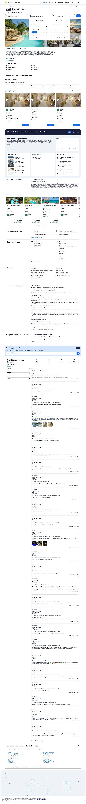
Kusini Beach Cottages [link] (47, 760)
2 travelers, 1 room (59, 16)
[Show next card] (80, 210)
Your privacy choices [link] (47, 791)
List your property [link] (8, 783)
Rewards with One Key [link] (29, 793)
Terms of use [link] (46, 783)
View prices (25, 125)
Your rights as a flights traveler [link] (69, 791)
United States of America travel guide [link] (31, 779)
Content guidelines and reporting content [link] (51, 793)
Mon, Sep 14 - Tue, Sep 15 (37, 16)
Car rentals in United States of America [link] (31, 789)
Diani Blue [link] (9, 759)
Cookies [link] (45, 781)
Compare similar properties (43, 225)
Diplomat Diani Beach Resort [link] (13, 755)
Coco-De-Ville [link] (45, 754)
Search (78, 15)
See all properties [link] (11, 6)
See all (7, 71)
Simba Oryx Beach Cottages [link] (48, 761)
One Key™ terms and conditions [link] (49, 785)
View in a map (59, 150)
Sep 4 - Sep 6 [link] (52, 87)
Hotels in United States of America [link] (30, 781)
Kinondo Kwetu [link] (46, 759)
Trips (72, 2)
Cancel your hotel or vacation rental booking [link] (71, 781)
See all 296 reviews (9, 60)
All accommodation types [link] (29, 791)
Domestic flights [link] (27, 787)
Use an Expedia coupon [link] (68, 787)
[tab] (9, 749)
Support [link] (65, 779)
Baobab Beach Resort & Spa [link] (48, 752)
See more (9, 144)
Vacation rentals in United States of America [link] (32, 783)
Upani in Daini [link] (10, 760)
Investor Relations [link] (8, 789)
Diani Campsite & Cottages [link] (12, 758)
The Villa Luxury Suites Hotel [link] (48, 753)
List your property (59, 2)
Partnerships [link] (7, 785)
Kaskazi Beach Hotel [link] (47, 757)
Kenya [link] (16, 766)
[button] (36, 27)
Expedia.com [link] (8, 766)
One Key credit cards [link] (28, 795)
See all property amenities (36, 237)
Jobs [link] (6, 781)
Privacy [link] (45, 779)
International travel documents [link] (69, 789)
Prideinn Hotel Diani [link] (11, 762)
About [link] (6, 779)
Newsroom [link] (7, 787)
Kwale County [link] (20, 766)
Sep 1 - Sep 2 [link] (33, 87)
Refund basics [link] (66, 785)
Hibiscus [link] (9, 752)
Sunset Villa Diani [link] (46, 762)
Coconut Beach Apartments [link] (12, 753)
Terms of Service (5, 800)
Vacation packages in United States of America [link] (33, 785)
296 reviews (9, 366)
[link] (77, 6)
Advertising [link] (7, 791)
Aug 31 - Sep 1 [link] (14, 87)
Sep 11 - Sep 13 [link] (72, 87)
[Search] (78, 353)
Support (67, 2)
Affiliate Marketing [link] (8, 793)
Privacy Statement (41, 799)
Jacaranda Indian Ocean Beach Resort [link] (14, 754)
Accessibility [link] (46, 789)
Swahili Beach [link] (10, 761)
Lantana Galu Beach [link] (46, 758)
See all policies (34, 279)
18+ (78, 45)
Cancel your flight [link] (67, 783)
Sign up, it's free (76, 132)
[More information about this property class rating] (12, 10)
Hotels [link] (13, 766)
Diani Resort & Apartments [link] (48, 755)
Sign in (79, 2)
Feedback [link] (7, 795)
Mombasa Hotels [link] (27, 766)
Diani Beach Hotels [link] (34, 766)
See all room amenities (35, 261)
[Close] (84, 800)
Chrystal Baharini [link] (10, 757)
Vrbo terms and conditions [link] (48, 787)
